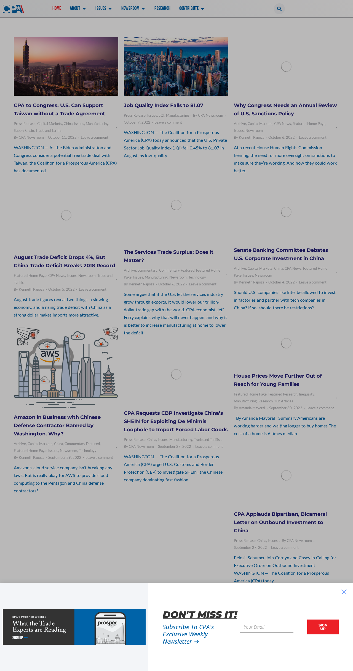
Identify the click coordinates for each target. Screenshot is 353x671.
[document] (176, 335)
